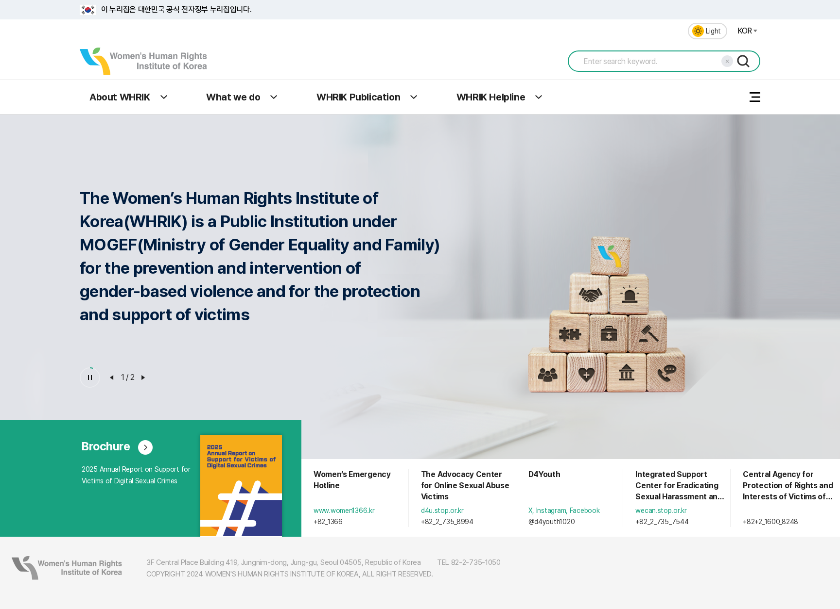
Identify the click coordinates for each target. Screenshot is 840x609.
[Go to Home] (143, 61)
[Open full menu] (755, 97)
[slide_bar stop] (90, 377)
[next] (143, 377)
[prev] (112, 377)
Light (713, 31)
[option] (420, 263)
